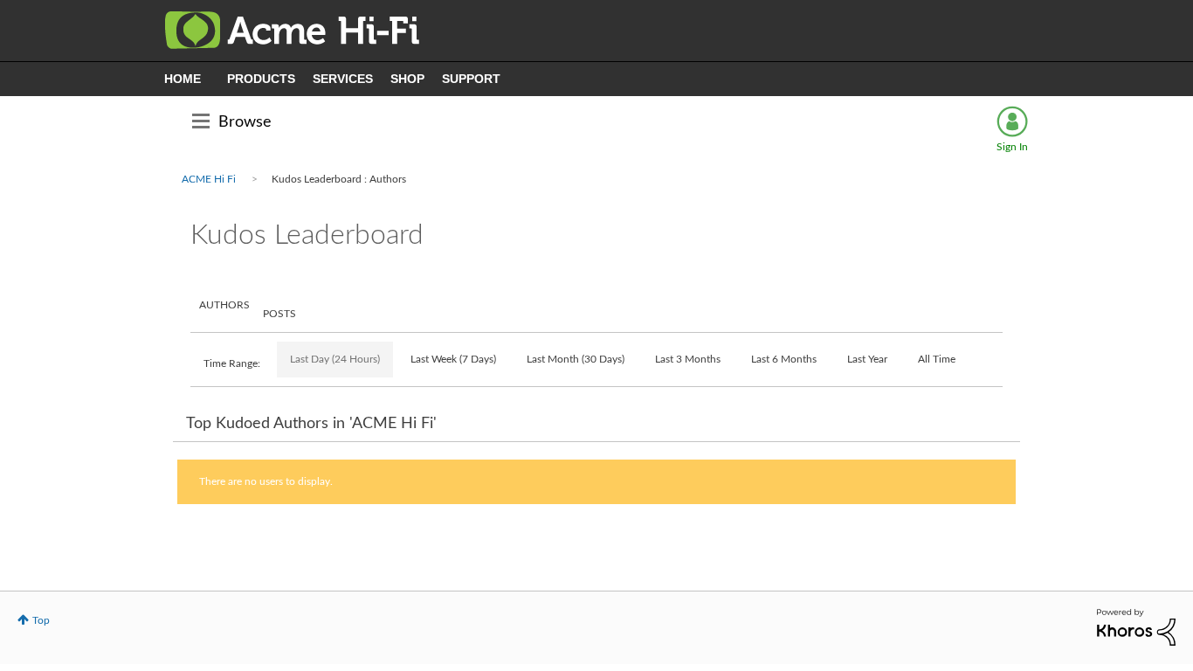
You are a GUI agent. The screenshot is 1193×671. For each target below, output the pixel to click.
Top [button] (41, 620)
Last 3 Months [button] (688, 359)
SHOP (407, 79)
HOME (182, 79)
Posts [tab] (279, 313)
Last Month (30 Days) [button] (575, 359)
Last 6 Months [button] (784, 359)
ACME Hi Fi (209, 179)
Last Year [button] (867, 359)
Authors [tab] (224, 305)
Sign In (1012, 147)
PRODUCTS (261, 79)
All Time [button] (936, 359)
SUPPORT (471, 79)
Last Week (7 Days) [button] (453, 359)
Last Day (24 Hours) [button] (335, 359)
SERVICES (343, 79)
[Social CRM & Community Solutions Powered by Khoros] (1136, 626)
